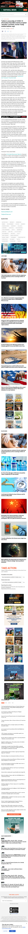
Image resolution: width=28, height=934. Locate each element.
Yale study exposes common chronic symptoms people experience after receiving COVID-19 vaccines (13, 276)
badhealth (12, 222)
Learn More (5, 931)
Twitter (24, 38)
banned (3, 224)
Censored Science (12, 34)
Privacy (3, 917)
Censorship (17, 34)
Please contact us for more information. (8, 588)
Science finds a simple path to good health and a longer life (13, 772)
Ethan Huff (8, 296)
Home (2, 19)
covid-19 (24, 35)
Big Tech (2, 34)
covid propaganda (19, 35)
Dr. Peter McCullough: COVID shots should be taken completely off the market (13, 473)
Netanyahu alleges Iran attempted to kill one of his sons (12, 756)
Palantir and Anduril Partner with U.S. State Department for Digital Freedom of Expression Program (13, 780)
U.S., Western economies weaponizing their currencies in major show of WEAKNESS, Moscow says (12, 299)
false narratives (21, 36)
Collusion (21, 34)
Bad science (6, 19)
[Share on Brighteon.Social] (2, 31)
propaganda (3, 38)
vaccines (13, 39)
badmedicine (18, 222)
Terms (6, 917)
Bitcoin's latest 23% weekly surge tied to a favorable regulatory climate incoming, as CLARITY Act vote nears (12, 806)
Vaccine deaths (4, 39)
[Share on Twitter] (8, 31)
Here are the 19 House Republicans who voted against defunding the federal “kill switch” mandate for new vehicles (13, 389)
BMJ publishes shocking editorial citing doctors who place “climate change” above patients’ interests (13, 561)
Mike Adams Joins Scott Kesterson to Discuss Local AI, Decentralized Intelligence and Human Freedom (13, 849)
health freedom (8, 37)
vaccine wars (9, 39)
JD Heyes (7, 28)
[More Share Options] (11, 31)
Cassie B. (7, 273)
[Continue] (25, 900)
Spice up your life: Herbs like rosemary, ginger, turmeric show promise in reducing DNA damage (13, 810)
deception (8, 36)
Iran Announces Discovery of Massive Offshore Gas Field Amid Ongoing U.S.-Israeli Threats (12, 760)
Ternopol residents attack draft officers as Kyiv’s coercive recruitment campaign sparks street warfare (13, 793)
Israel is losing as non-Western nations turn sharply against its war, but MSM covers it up (12, 345)
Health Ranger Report (6, 836)
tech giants (20, 38)
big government (10, 224)
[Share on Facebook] (5, 31)
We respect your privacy (14, 903)
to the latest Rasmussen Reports (13, 154)
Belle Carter (8, 343)
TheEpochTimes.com (6, 214)
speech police (15, 38)
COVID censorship (13, 35)
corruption (7, 35)
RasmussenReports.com (7, 211)
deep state (12, 36)
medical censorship (15, 37)
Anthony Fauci (5, 222)
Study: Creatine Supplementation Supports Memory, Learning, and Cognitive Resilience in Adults (12, 802)
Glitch (5, 37)
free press (13, 233)
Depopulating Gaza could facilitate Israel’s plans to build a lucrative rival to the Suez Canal (13, 366)
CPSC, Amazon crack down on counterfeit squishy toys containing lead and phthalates (12, 734)
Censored (6, 34)
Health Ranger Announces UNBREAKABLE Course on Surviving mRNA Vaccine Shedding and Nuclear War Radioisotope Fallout (13, 856)
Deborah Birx (3, 36)
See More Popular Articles (14, 814)
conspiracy (3, 35)
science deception (9, 38)
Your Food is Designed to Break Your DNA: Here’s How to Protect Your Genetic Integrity (12, 764)
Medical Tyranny (22, 37)
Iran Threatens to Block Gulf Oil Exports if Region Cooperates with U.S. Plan (11, 712)
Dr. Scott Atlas (16, 36)
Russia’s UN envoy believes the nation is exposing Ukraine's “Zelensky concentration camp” (13, 738)
